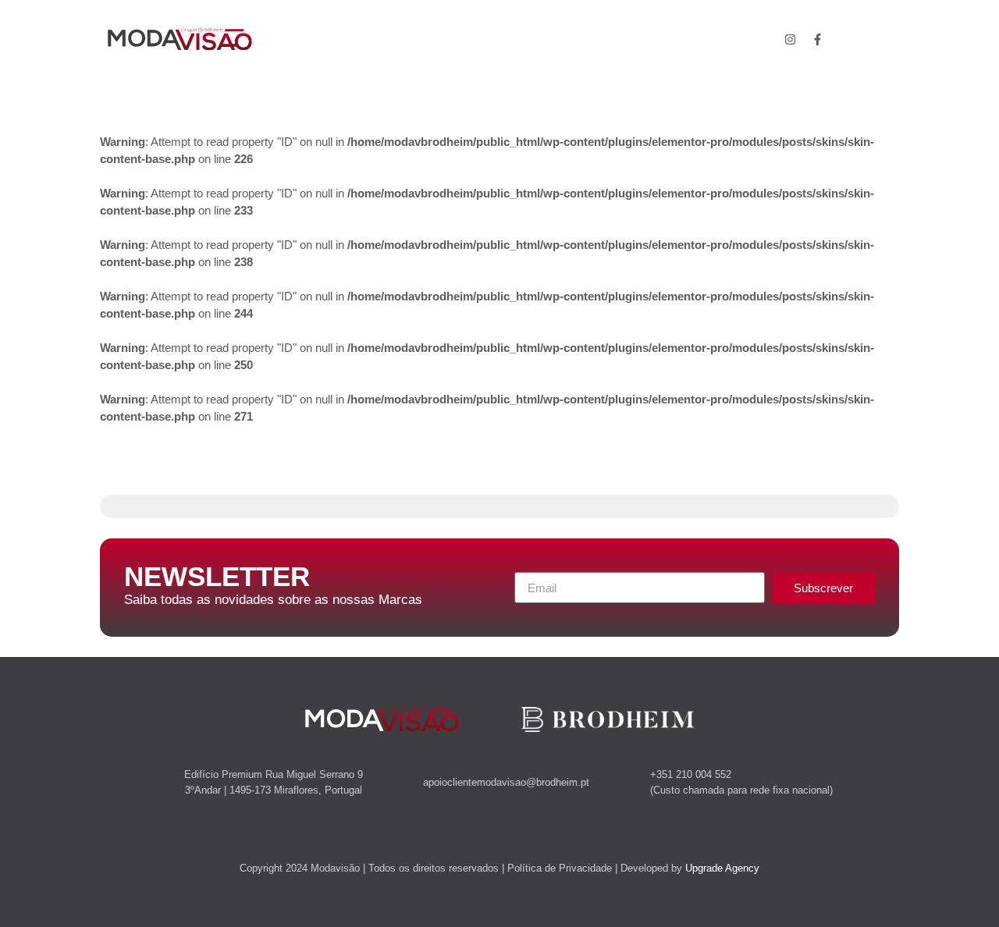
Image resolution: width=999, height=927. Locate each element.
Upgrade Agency (722, 868)
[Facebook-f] (818, 39)
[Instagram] (790, 39)
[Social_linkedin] (845, 39)
